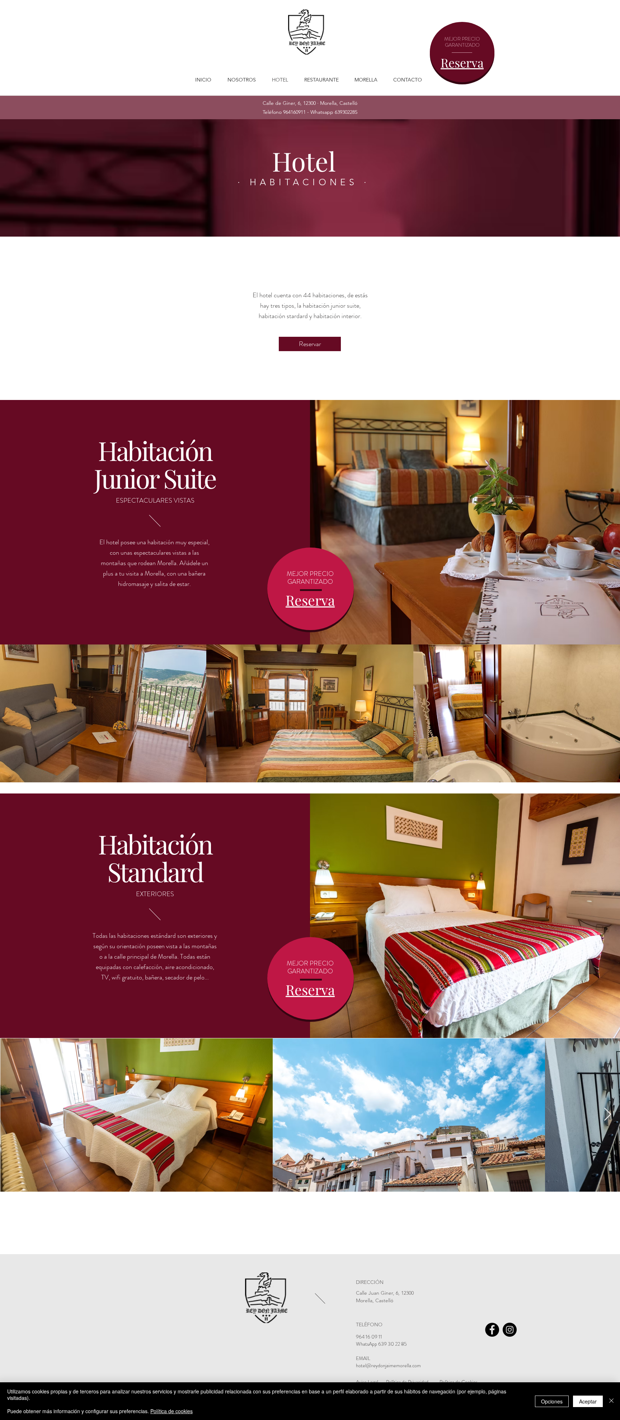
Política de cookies (171, 1411)
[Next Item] (607, 1115)
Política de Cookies (459, 1382)
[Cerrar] (611, 1401)
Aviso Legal (367, 1382)
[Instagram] (510, 1330)
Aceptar (588, 1401)
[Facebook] (492, 1330)
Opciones (552, 1401)
